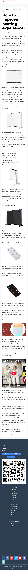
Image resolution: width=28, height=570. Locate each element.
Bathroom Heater (14, 530)
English (6, 1)
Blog (14, 499)
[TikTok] (3, 562)
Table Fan (14, 513)
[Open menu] (25, 2)
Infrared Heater (14, 528)
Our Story (14, 493)
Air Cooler (14, 508)
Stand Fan (14, 510)
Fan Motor (14, 506)
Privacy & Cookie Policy (14, 549)
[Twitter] (16, 558)
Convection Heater (14, 534)
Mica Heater (14, 524)
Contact (14, 497)
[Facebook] (3, 558)
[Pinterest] (20, 558)
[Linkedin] (24, 558)
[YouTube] (11, 558)
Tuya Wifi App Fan (14, 517)
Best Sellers (14, 491)
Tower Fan (14, 515)
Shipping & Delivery (14, 547)
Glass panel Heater (14, 532)
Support (14, 495)
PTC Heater (14, 526)
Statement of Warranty (14, 541)
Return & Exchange (14, 543)
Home (14, 489)
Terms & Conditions (14, 545)
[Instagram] (7, 558)
